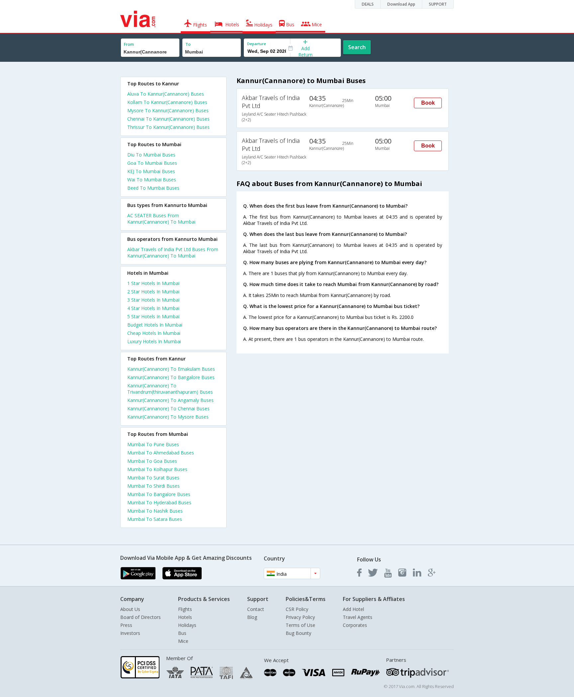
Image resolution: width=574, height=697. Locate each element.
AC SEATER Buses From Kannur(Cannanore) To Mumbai (161, 218)
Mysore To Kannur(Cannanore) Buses (168, 110)
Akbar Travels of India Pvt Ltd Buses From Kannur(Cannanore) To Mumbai (172, 252)
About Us (130, 609)
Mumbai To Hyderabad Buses (159, 502)
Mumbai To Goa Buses (152, 461)
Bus (182, 633)
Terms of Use (300, 625)
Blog (252, 617)
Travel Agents (357, 617)
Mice (183, 641)
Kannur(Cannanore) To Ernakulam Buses (171, 369)
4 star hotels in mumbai (153, 308)
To (188, 44)
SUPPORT (438, 4)
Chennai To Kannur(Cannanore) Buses (168, 119)
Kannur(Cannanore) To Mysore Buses (168, 417)
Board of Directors (140, 617)
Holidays (187, 625)
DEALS (368, 4)
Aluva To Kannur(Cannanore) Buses (165, 94)
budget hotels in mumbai (154, 325)
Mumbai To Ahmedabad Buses (160, 452)
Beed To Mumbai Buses (153, 188)
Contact (255, 609)
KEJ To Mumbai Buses (151, 171)
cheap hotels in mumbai (153, 333)
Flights (185, 609)
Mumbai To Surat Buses (153, 477)
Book (428, 103)
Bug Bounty (298, 633)
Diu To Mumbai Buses (151, 154)
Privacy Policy (300, 617)
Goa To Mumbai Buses (152, 163)
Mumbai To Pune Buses (153, 444)
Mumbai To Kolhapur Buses (157, 469)
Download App (401, 4)
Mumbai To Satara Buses (154, 519)
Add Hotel (353, 609)
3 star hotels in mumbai (153, 300)
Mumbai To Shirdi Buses (153, 486)
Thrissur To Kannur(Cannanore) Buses (168, 127)
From (129, 44)
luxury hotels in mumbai (154, 341)
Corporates (355, 625)
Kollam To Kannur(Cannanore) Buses (167, 102)
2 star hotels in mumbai (153, 291)
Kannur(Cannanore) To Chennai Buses (168, 408)
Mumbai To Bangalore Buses (158, 494)
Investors (130, 633)
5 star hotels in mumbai (153, 316)
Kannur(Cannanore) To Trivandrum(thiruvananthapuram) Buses (170, 388)
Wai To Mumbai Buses (151, 179)
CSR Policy (297, 609)
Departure (256, 43)
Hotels (185, 617)
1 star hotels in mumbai (153, 283)
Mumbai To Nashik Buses (155, 511)
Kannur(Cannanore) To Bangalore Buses (171, 377)
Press (126, 625)
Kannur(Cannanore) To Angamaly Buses (170, 400)
